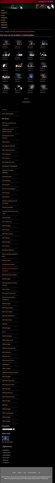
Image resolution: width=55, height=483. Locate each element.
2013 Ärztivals (5, 197)
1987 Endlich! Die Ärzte (8, 384)
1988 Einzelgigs (6, 368)
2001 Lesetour (5, 289)
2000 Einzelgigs (6, 303)
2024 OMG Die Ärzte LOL (8, 146)
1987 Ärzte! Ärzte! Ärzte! (8, 380)
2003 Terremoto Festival (8, 264)
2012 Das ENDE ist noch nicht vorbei (10, 212)
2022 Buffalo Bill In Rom (8, 162)
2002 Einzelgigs (6, 279)
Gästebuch (4, 17)
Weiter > (29, 102)
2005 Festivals (6, 246)
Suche (3, 15)
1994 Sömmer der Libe (8, 360)
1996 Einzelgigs (6, 344)
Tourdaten (4, 12)
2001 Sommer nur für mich (9, 293)
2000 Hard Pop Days (7, 307)
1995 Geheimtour (6, 352)
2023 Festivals (6, 158)
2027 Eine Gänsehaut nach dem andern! (9, 124)
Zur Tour (26, 98)
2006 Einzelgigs (6, 242)
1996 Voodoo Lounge (7, 340)
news (24, 472)
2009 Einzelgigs (6, 225)
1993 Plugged (5, 364)
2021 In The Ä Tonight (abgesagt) (7, 171)
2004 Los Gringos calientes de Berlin (10, 255)
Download (4, 22)
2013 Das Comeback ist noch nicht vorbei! (9, 202)
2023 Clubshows (6, 154)
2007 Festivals (6, 238)
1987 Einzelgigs (6, 376)
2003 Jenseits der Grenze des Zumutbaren (9, 269)
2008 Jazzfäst (5, 229)
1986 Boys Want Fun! (7, 392)
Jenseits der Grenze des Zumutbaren (25, 31)
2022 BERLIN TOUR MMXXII (9, 166)
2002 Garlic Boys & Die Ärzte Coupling (9, 284)
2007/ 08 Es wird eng (7, 233)
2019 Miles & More (7, 176)
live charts (50, 1)
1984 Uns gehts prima (7, 413)
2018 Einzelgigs (6, 180)
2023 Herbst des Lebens (8, 150)
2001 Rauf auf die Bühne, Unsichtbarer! (8, 298)
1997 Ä (4, 332)
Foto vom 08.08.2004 (7, 442)
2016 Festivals (6, 184)
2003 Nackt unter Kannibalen (9, 274)
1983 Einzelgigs (6, 417)
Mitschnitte (4, 25)
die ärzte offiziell (32, 472)
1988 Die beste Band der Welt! (10, 372)
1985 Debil (5, 405)
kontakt (19, 472)
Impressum (4, 27)
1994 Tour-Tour (6, 356)
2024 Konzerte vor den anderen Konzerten (8, 130)
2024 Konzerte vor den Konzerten (8, 137)
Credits (3, 20)
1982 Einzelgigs (6, 421)
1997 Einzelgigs (6, 328)
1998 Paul (4, 324)
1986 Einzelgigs (6, 388)
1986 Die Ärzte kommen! (8, 396)
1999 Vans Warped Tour (8, 315)
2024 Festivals (6, 142)
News (2, 10)
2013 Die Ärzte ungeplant (8, 188)
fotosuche (5, 426)
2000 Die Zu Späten (7, 311)
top (39, 472)
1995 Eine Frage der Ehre (8, 348)
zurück (14, 472)
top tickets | (42, 1)
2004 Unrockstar (6, 260)
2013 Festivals (6, 192)
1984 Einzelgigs (6, 409)
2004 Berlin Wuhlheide (8, 250)
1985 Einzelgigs (6, 401)
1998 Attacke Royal (7, 320)
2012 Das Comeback (7, 207)
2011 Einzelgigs (6, 217)
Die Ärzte (4, 109)
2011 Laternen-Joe (7, 221)
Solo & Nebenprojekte (7, 113)
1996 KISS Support (7, 336)
